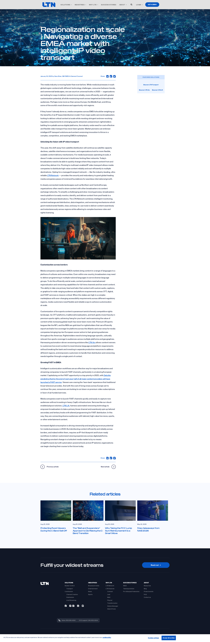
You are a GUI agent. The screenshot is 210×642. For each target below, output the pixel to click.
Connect (110, 591)
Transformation (112, 603)
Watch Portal (111, 609)
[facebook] (66, 606)
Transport (69, 588)
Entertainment (93, 588)
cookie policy (106, 637)
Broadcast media (93, 586)
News (90, 591)
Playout (109, 600)
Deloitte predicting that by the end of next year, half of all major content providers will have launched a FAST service (75, 378)
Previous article (52, 467)
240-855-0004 (93, 620)
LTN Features (110, 588)
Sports (90, 594)
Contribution (69, 591)
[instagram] (73, 606)
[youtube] (83, 606)
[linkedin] (78, 606)
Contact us (147, 597)
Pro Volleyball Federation (131, 591)
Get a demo (152, 4)
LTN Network (53, 175)
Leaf (108, 594)
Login (138, 5)
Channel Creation (72, 594)
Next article (105, 467)
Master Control (69, 586)
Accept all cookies (169, 638)
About (122, 5)
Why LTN (92, 5)
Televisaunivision (128, 588)
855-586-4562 (71, 620)
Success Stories (108, 5)
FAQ (145, 594)
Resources (147, 586)
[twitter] (70, 606)
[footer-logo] (44, 583)
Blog (42, 22)
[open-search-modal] (131, 4)
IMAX (125, 586)
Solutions (65, 5)
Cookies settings (153, 638)
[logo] (49, 5)
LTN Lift (66, 405)
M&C (108, 597)
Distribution (70, 597)
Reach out (156, 565)
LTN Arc (91, 342)
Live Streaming (71, 600)
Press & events (148, 591)
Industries (79, 5)
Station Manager (112, 606)
